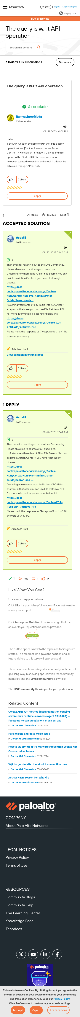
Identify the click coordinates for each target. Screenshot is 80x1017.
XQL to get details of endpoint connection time (37, 764)
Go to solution (38, 107)
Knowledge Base (19, 921)
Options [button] (64, 62)
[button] (18, 1010)
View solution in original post (25, 354)
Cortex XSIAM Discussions (25, 738)
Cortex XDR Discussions (25, 62)
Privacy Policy (61, 998)
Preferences (58, 1010)
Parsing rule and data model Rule (29, 733)
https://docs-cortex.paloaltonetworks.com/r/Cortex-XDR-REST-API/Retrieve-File (35, 323)
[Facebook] (57, 954)
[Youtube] (33, 954)
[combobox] (24, 47)
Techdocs (14, 929)
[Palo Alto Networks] (40, 806)
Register (45, 7)
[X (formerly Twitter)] (21, 954)
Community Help (19, 905)
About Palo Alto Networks (27, 825)
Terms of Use (16, 865)
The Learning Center (23, 913)
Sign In (57, 7)
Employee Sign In (70, 7)
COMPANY (16, 817)
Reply (37, 196)
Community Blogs (20, 897)
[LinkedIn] (45, 954)
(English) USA (70, 13)
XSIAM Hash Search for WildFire (28, 777)
